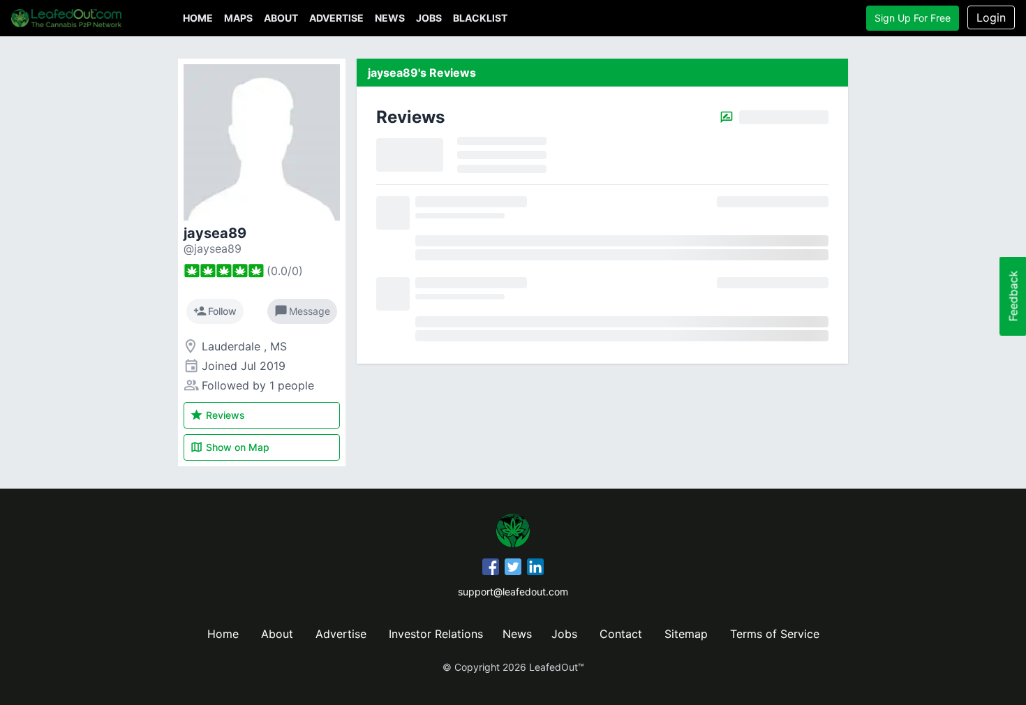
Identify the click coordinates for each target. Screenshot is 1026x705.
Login (991, 17)
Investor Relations (436, 634)
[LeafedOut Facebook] (490, 568)
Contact (621, 634)
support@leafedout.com (513, 592)
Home (198, 18)
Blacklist (480, 18)
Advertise (336, 18)
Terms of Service (774, 634)
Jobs (429, 18)
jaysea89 (215, 233)
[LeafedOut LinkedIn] (535, 568)
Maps (238, 18)
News (390, 18)
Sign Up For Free (913, 18)
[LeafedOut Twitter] (513, 568)
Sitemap (686, 634)
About (281, 18)
